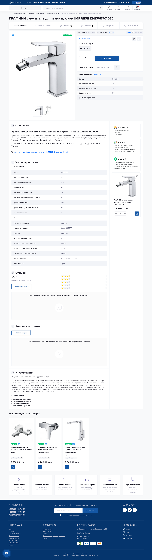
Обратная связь (14, 536)
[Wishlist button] (134, 39)
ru (139, 2)
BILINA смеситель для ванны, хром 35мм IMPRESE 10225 (21, 449)
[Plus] (90, 58)
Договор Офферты (74, 515)
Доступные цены (42, 485)
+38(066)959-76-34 (17, 512)
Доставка (35, 2)
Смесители (40, 13)
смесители (18, 152)
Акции (11, 545)
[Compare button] (139, 39)
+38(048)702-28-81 (17, 515)
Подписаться (90, 511)
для (24, 152)
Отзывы (47, 2)
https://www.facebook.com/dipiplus (125, 510)
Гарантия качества (133, 485)
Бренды (62, 2)
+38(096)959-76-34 (17, 509)
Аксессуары (47, 531)
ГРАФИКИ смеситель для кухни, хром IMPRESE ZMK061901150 (75, 449)
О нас (29, 2)
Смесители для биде (52, 13)
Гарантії (122, 159)
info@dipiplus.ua (83, 533)
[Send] (117, 67)
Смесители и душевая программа (23, 13)
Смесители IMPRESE (45, 152)
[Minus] (81, 58)
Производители (14, 543)
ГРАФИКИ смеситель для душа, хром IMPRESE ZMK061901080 (47, 449)
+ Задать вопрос (21, 333)
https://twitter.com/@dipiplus (130, 510)
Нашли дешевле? (84, 38)
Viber (127, 532)
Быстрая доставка (110, 485)
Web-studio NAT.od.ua (80, 554)
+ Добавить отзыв (21, 287)
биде (28, 152)
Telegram (128, 529)
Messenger (129, 538)
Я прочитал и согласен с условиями (77, 515)
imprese (34, 152)
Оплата (122, 142)
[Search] (101, 8)
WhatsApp (129, 535)
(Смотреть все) (97, 74)
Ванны (45, 533)
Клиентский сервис (87, 485)
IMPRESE (111, 32)
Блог (42, 2)
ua (134, 2)
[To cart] (137, 213)
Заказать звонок (124, 2)
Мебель (45, 538)
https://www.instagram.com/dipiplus (135, 510)
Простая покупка (64, 485)
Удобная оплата (19, 485)
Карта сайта (13, 540)
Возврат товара (14, 538)
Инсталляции (47, 529)
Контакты (55, 2)
